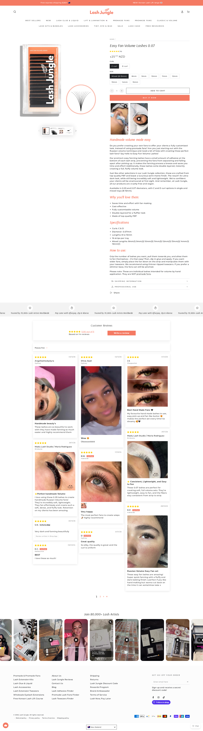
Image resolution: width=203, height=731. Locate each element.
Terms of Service (98, 695)
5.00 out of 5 (88, 332)
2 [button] (100, 596)
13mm (115, 82)
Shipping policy (63, 718)
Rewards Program (99, 687)
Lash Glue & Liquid (22, 683)
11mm (165, 77)
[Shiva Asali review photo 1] (101, 400)
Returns (94, 679)
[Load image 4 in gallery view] (69, 131)
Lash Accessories (22, 687)
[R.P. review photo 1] (147, 541)
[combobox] (101, 727)
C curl (115, 67)
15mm (136, 82)
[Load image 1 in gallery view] (45, 131)
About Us (56, 676)
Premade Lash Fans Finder (65, 695)
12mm (176, 77)
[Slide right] (75, 131)
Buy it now (149, 98)
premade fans (139, 148)
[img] (40, 357)
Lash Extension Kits (23, 679)
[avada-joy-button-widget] (5, 725)
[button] (15, 11)
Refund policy (21, 718)
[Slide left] (39, 131)
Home (112, 39)
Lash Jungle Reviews (62, 679)
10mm (155, 77)
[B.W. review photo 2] (84, 505)
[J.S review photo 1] (147, 386)
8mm (135, 77)
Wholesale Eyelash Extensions (28, 695)
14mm (126, 82)
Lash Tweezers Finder (63, 698)
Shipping (94, 676)
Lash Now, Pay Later (100, 698)
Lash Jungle (24, 715)
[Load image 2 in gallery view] (53, 131)
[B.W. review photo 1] (101, 481)
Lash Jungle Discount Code (104, 683)
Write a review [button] (121, 333)
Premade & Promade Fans (26, 676)
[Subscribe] (188, 681)
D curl (126, 67)
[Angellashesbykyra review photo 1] (55, 393)
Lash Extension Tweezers (26, 691)
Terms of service (48, 718)
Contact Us (57, 683)
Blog (54, 687)
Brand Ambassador (100, 691)
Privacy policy (34, 718)
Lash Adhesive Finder (63, 691)
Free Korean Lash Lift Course (28, 698)
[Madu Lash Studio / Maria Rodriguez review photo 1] (147, 459)
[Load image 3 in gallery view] (61, 131)
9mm (144, 77)
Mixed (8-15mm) (119, 77)
